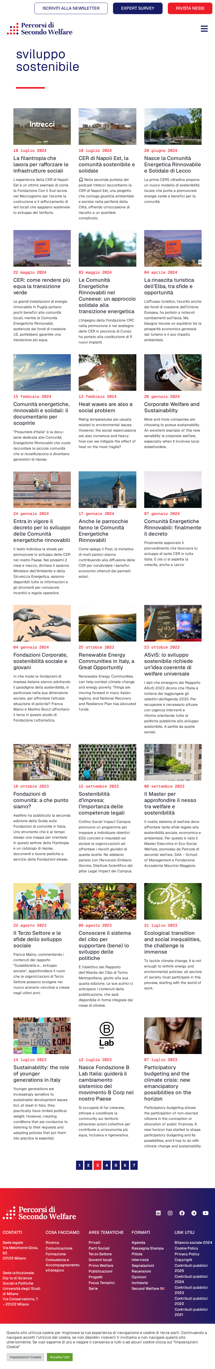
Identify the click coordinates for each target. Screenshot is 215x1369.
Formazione (56, 1254)
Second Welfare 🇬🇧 (148, 1288)
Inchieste (140, 1282)
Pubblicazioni (100, 1271)
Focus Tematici (102, 1282)
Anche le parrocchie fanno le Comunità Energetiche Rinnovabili (103, 530)
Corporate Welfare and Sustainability (172, 407)
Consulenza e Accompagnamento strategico (62, 1265)
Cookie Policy (186, 1248)
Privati (94, 1242)
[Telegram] (194, 1213)
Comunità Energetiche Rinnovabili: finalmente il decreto (172, 527)
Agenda (138, 1242)
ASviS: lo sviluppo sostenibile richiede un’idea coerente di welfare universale (168, 664)
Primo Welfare (101, 1265)
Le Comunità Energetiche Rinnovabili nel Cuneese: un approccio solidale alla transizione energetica (107, 296)
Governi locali (100, 1259)
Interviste (140, 1259)
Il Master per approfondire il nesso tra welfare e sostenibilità (170, 803)
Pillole (137, 1254)
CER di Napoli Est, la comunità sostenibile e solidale (107, 164)
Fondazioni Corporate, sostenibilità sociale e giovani (40, 661)
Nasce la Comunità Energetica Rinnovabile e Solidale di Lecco (172, 164)
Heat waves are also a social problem (105, 407)
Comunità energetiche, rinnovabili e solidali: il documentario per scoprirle (41, 413)
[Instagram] (170, 1213)
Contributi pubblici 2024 (191, 1279)
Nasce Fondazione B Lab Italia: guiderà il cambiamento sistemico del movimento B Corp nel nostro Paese (106, 1083)
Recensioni (141, 1271)
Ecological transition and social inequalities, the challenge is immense (172, 942)
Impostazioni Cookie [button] (25, 1357)
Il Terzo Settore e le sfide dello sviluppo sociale (37, 939)
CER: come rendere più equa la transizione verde (41, 286)
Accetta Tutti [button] (59, 1357)
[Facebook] (182, 1213)
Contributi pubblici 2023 (191, 1290)
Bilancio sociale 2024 (193, 1242)
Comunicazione (59, 1248)
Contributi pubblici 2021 (191, 1312)
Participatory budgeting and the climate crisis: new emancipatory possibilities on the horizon (167, 1083)
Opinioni (139, 1277)
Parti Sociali (99, 1248)
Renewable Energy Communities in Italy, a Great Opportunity (106, 661)
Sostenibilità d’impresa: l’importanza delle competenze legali (102, 803)
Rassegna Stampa (148, 1248)
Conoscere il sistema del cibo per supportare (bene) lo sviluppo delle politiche (105, 945)
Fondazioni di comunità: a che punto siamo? (40, 800)
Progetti (96, 1277)
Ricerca (52, 1242)
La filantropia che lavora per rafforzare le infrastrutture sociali (41, 164)
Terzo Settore (100, 1254)
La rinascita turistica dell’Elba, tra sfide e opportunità (169, 286)
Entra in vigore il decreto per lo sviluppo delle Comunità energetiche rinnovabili (42, 530)
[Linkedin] (158, 1213)
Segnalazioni (143, 1265)
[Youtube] (205, 1213)
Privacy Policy (187, 1254)
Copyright (183, 1259)
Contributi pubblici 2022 (191, 1301)
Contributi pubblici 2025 (191, 1268)
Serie (93, 1288)
